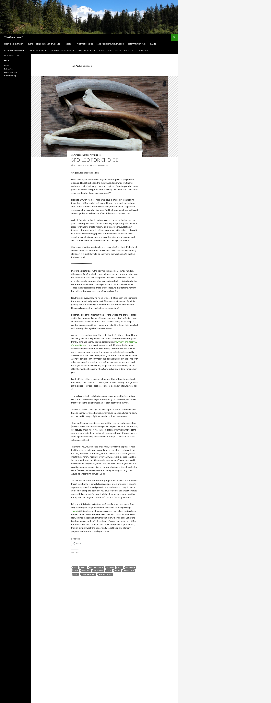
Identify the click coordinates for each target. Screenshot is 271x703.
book (76, 571)
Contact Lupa (142, 51)
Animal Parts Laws (85, 51)
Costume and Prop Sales (38, 51)
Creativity (86, 155)
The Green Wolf (13, 37)
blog (120, 567)
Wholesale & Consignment (63, 51)
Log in (6, 65)
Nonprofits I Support (124, 51)
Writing (96, 155)
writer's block (105, 574)
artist (83, 567)
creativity (98, 571)
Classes (153, 44)
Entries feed (9, 69)
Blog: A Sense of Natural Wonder (110, 44)
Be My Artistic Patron (137, 44)
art (75, 567)
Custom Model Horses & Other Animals (44, 44)
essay (109, 571)
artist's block (96, 567)
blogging (130, 567)
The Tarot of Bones (85, 44)
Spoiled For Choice (94, 160)
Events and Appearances (14, 51)
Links (110, 51)
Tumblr (74, 510)
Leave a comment (100, 165)
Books (68, 44)
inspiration (129, 571)
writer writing (88, 574)
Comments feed (10, 72)
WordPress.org (10, 76)
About (101, 51)
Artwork (76, 155)
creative (86, 571)
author (110, 567)
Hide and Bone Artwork (14, 44)
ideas (117, 571)
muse (76, 574)
